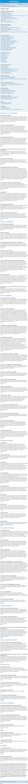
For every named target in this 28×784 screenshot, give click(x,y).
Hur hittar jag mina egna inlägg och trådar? (8, 93)
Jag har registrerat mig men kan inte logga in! (8, 17)
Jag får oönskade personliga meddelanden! (8, 77)
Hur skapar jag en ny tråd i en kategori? (7, 36)
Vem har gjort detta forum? (5, 107)
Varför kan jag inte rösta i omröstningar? (7, 43)
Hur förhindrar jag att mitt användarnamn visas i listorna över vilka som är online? (14, 15)
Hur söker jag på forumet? (5, 89)
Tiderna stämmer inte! (4, 26)
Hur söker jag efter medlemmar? (6, 92)
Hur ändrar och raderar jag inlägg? (6, 37)
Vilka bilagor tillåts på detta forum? (6, 102)
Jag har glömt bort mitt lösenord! (6, 16)
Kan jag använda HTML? (5, 54)
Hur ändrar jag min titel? (4, 30)
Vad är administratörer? (4, 65)
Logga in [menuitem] (26, 4)
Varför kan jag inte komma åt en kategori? (7, 42)
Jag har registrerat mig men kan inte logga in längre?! (9, 18)
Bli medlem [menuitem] (21, 4)
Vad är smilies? (3, 55)
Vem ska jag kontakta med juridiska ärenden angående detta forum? (12, 109)
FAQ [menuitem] (8, 4)
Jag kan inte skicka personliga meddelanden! (8, 76)
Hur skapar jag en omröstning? (6, 39)
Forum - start (13, 781)
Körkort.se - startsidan (6, 781)
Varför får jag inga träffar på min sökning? (7, 90)
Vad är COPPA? (3, 19)
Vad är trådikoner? (4, 62)
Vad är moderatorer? (4, 66)
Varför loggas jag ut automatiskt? (6, 14)
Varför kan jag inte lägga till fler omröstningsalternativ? (9, 41)
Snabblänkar (4, 4)
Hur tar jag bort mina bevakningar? (6, 99)
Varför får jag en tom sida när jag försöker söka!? (9, 91)
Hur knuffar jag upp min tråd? (5, 50)
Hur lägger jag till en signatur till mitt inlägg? (8, 38)
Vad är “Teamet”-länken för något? (6, 73)
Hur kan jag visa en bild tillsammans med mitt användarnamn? (11, 29)
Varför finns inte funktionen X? (5, 108)
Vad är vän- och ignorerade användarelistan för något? (10, 83)
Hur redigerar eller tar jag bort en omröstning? (8, 40)
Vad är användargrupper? (5, 67)
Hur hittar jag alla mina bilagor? (6, 103)
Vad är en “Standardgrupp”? (5, 72)
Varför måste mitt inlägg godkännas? (7, 49)
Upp (2, 122)
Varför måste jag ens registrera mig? (7, 13)
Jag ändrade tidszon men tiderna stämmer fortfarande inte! (10, 27)
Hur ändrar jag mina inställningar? (6, 25)
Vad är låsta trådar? (4, 61)
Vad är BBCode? (3, 53)
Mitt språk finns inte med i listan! (6, 28)
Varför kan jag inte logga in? (5, 12)
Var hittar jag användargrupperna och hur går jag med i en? (10, 68)
